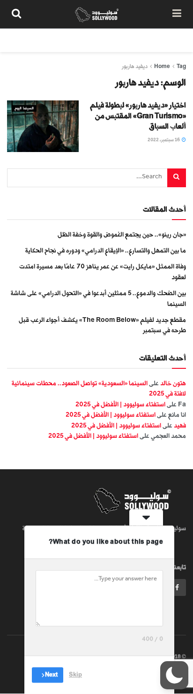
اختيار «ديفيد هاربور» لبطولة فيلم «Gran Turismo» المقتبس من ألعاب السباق (138, 115)
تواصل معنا (22, 40)
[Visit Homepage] (97, 14)
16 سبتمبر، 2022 (164, 139)
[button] (174, 675)
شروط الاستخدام (74, 40)
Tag (181, 66)
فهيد (180, 425)
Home (162, 66)
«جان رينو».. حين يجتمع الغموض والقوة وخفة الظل (122, 234)
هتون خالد (173, 383)
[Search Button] (16, 14)
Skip (75, 674)
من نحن (176, 40)
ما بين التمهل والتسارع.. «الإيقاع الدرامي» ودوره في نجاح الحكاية (105, 250)
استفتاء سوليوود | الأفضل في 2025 (120, 404)
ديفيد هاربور (135, 66)
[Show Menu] (176, 14)
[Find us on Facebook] (177, 587)
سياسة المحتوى (131, 40)
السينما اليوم (24, 108)
